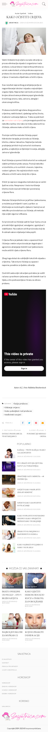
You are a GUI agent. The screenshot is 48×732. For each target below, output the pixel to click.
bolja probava (21, 403)
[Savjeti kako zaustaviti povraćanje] (8, 506)
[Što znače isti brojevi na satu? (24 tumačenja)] (8, 466)
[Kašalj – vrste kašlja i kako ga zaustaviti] (8, 453)
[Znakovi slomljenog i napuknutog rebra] (8, 535)
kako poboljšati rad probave (18, 411)
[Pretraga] (43, 4)
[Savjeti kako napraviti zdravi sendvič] (8, 493)
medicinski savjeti (13, 414)
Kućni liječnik (20, 13)
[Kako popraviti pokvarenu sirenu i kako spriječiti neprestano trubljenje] (8, 520)
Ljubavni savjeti (10, 627)
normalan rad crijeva (13, 120)
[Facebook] (22, 423)
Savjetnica (13, 22)
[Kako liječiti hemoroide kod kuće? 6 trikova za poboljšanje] (35, 581)
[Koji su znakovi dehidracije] (35, 621)
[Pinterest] (36, 423)
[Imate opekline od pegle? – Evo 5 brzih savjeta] (12, 581)
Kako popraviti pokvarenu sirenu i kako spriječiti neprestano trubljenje (31, 518)
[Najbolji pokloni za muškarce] (12, 621)
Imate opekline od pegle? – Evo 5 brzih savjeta (11, 595)
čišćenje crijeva (12, 407)
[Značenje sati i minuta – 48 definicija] (8, 480)
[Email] (42, 423)
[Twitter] (29, 423)
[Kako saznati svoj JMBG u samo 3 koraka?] (8, 548)
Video (30, 13)
